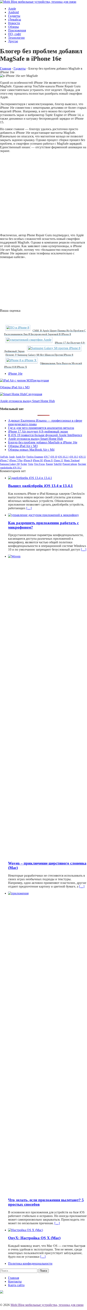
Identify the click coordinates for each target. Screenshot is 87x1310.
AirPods (4, 456)
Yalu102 (58, 464)
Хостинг (82, 464)
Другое (13, 41)
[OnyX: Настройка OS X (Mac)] (25, 1230)
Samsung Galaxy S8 (10, 464)
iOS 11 (82, 456)
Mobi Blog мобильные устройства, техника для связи (47, 1305)
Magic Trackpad (72, 460)
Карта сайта (16, 1285)
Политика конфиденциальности (30, 1263)
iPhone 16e (15, 373)
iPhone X (48, 460)
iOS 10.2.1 (63, 456)
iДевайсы (14, 19)
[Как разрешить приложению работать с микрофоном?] (43, 515)
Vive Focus (39, 464)
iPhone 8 (27, 460)
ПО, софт (14, 34)
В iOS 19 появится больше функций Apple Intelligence (45, 435)
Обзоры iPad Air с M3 (23, 446)
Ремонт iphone (70, 464)
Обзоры (13, 26)
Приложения (17, 30)
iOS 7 (47, 456)
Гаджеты (14, 16)
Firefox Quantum (35, 456)
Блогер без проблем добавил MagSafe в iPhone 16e (42, 442)
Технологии (16, 37)
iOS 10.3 (73, 456)
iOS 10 (53, 456)
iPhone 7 (4, 460)
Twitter (23, 464)
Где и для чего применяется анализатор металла (41, 428)
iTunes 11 (58, 460)
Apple (12, 8)
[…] (29, 508)
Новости (14, 23)
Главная (13, 1278)
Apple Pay (21, 456)
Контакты (15, 1281)
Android (13, 12)
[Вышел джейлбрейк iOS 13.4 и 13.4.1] (30, 478)
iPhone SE (38, 460)
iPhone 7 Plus (16, 460)
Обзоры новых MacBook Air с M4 (31, 449)
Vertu (30, 464)
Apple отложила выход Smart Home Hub (35, 438)
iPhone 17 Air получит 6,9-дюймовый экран (38, 431)
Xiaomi (49, 464)
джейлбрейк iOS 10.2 (10, 467)
